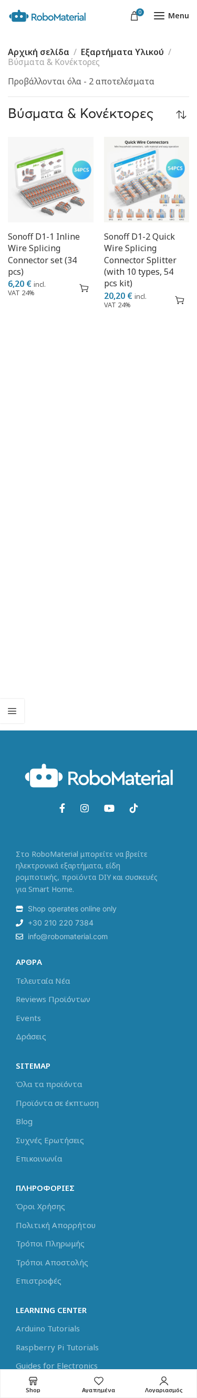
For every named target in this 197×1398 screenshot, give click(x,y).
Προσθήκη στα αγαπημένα (65, 288)
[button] (84, 287)
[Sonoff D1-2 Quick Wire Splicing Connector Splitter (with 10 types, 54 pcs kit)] (147, 179)
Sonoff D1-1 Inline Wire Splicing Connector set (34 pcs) (44, 254)
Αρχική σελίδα (38, 52)
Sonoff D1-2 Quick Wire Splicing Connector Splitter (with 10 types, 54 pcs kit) (140, 260)
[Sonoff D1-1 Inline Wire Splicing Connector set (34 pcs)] (51, 179)
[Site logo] (47, 15)
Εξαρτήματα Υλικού (122, 52)
